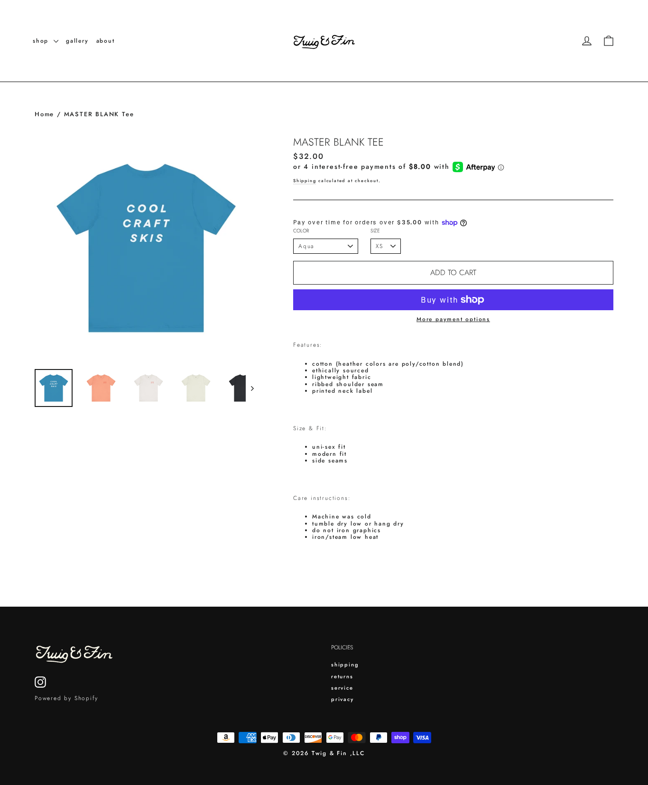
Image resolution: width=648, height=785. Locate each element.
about (105, 41)
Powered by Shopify (66, 698)
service (342, 688)
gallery (77, 41)
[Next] (252, 388)
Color (301, 231)
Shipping (304, 180)
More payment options (453, 319)
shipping (345, 664)
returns (342, 676)
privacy (342, 699)
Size (375, 231)
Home (44, 114)
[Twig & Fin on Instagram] (40, 682)
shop (42, 41)
